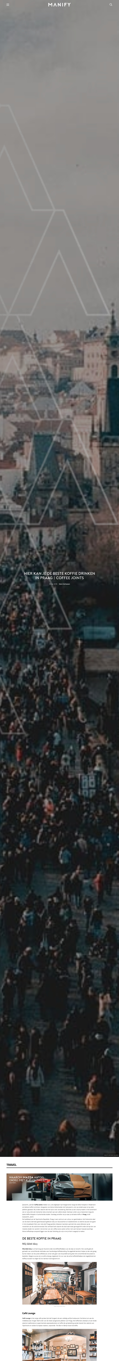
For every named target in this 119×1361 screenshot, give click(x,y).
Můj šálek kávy (61, 1306)
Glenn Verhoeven (64, 584)
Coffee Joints (38, 1205)
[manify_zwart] (59, 4)
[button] (7, 4)
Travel (11, 1164)
